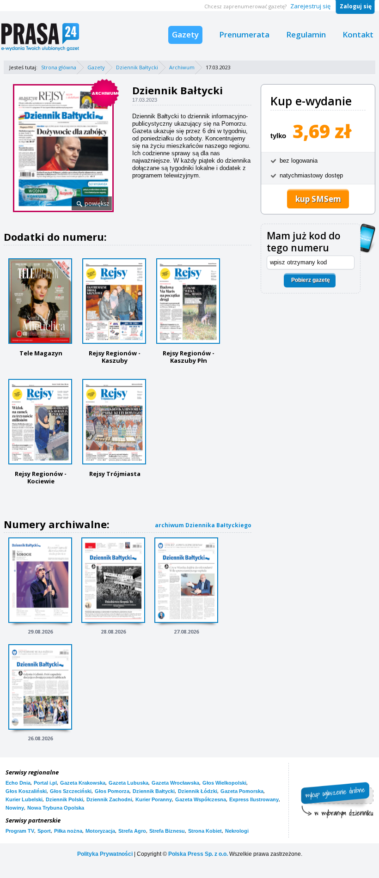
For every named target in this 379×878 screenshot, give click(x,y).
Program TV (20, 831)
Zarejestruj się (310, 6)
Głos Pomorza (112, 791)
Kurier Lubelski (24, 799)
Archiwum (182, 67)
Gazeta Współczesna (200, 799)
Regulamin (306, 34)
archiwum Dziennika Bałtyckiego (203, 525)
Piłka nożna (68, 831)
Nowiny (15, 808)
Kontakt (357, 34)
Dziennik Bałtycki (137, 67)
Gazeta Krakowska (82, 783)
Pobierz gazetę (310, 280)
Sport (44, 831)
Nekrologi (237, 831)
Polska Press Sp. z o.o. (198, 854)
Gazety (185, 34)
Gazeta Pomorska (241, 791)
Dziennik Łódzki (197, 791)
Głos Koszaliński (26, 791)
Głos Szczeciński (71, 791)
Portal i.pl (45, 783)
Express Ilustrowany (254, 799)
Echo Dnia (18, 783)
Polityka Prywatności (105, 854)
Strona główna (58, 67)
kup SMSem (318, 199)
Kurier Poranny (153, 799)
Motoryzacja (100, 831)
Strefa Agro (132, 831)
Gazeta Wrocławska (175, 783)
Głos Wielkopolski (224, 783)
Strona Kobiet (205, 831)
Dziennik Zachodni (109, 799)
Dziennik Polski (64, 799)
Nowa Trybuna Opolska (55, 808)
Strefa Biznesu (167, 831)
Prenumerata (244, 34)
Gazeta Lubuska (128, 783)
